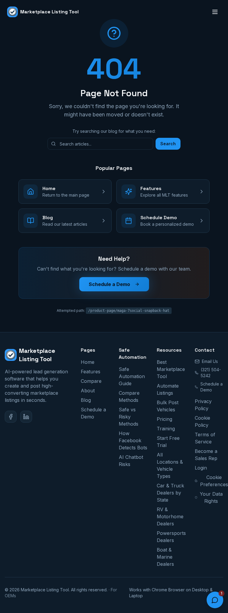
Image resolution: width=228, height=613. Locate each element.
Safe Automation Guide (132, 376)
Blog (86, 400)
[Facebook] (11, 417)
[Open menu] (215, 12)
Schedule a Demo (109, 284)
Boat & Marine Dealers (165, 557)
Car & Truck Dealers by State (170, 493)
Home (87, 362)
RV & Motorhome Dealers (170, 516)
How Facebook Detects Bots (133, 440)
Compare (91, 381)
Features (90, 372)
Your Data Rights (211, 497)
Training (166, 429)
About (88, 391)
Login (201, 468)
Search (168, 143)
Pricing (164, 419)
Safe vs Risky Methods (128, 417)
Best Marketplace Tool (171, 369)
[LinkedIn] (26, 417)
